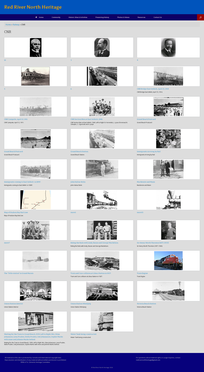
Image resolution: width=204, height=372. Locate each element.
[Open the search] (200, 17)
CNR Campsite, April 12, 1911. (16, 119)
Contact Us (158, 17)
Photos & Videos (123, 17)
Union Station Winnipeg (81, 304)
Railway (16, 24)
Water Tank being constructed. (84, 334)
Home (41, 17)
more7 (7, 243)
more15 (140, 212)
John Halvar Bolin (78, 182)
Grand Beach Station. (79, 151)
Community (56, 17)
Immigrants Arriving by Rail (149, 151)
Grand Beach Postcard (146, 119)
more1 (73, 212)
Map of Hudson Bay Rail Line (16, 212)
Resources (141, 17)
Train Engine (142, 273)
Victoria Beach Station (146, 304)
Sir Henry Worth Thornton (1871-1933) (153, 243)
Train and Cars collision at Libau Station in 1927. (91, 273)
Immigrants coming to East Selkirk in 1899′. (22, 182)
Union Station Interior (13, 304)
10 (5, 60)
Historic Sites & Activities (78, 17)
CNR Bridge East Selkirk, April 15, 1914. (153, 89)
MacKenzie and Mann (146, 182)
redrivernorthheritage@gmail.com (148, 360)
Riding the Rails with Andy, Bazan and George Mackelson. (94, 243)
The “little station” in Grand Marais (18, 273)
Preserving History (102, 17)
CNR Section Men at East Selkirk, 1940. (87, 119)
